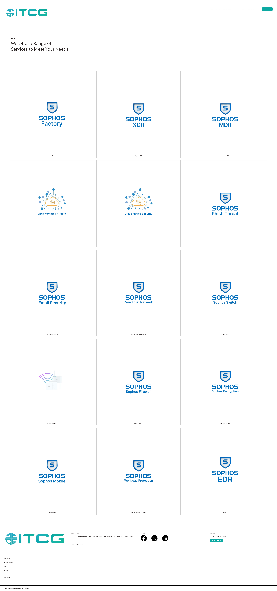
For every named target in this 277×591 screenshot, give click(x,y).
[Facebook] (144, 538)
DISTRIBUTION (8, 562)
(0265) (73, 542)
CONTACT (7, 578)
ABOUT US (7, 570)
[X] (154, 538)
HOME (6, 555)
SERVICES (7, 559)
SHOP (6, 566)
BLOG (6, 574)
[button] (267, 9)
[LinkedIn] (165, 538)
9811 (77, 542)
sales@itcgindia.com (77, 544)
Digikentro (26, 588)
